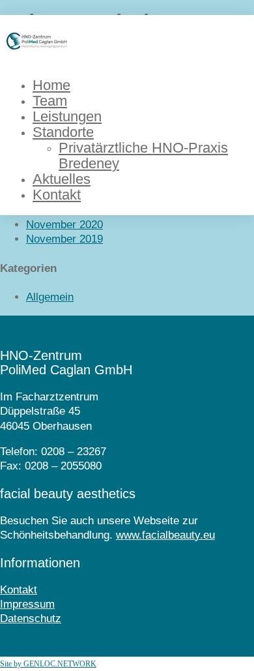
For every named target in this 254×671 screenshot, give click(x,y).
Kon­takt (57, 194)
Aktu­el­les (62, 179)
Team (50, 101)
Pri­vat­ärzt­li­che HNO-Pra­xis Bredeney (143, 155)
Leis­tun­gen (67, 116)
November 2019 (64, 239)
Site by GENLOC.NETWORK (48, 663)
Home (51, 85)
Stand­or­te (63, 132)
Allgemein (50, 297)
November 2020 (64, 224)
